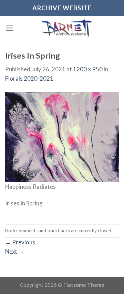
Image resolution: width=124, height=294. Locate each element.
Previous (20, 242)
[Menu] (9, 28)
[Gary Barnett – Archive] (66, 28)
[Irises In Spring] (62, 136)
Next (14, 251)
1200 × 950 (88, 69)
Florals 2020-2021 (29, 78)
